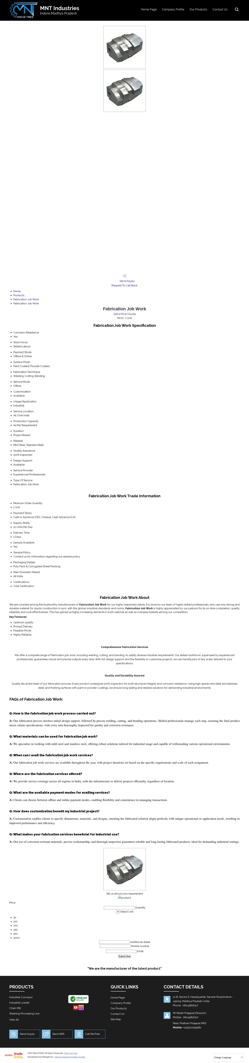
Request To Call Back (124, 285)
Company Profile (173, 9)
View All (14, 1019)
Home (16, 291)
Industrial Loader (19, 1002)
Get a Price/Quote (124, 314)
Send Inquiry (126, 281)
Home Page (149, 9)
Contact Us (220, 9)
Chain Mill (15, 1008)
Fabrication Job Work (26, 299)
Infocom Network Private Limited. (70, 1057)
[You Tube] (75, 1010)
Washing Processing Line (24, 1013)
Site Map (116, 1019)
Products (18, 295)
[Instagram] (81, 1010)
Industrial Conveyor (21, 997)
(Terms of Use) (70, 1053)
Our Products (198, 9)
